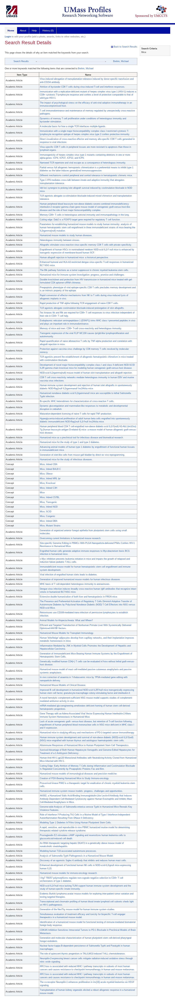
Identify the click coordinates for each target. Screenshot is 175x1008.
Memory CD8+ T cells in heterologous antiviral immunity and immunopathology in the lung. (84, 214)
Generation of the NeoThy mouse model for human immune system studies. (77, 909)
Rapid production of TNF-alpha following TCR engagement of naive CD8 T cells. (79, 303)
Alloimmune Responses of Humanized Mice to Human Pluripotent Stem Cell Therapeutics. (84, 745)
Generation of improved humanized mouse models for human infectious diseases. (80, 579)
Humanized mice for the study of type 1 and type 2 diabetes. (70, 442)
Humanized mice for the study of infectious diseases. (66, 459)
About (23, 30)
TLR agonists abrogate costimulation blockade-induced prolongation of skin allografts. (82, 308)
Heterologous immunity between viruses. (60, 240)
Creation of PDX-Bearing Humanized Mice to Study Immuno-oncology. (74, 778)
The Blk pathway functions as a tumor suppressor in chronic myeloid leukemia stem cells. (84, 270)
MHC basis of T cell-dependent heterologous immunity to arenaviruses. (75, 584)
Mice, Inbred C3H (48, 488)
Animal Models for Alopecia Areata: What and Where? (66, 620)
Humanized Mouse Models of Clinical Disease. (63, 685)
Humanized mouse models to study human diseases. (66, 235)
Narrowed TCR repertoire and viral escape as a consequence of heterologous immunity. (83, 162)
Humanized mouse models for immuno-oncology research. (68, 873)
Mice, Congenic (47, 516)
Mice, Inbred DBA (48, 521)
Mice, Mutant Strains (50, 525)
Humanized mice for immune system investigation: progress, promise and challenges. (82, 274)
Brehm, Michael (121, 61)
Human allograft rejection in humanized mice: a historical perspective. (74, 257)
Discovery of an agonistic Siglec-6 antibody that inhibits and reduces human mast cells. (83, 860)
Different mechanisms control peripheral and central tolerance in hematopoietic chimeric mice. (86, 175)
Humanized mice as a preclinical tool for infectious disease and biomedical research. (82, 437)
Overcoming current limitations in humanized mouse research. (70, 538)
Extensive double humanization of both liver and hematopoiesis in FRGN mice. (79, 596)
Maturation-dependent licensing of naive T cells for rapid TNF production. (76, 413)
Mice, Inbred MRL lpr (50, 478)
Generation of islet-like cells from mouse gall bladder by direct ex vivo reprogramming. (82, 455)
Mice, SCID (45, 511)
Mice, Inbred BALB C (50, 469)
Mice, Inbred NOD (49, 506)
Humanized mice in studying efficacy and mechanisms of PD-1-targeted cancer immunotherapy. (87, 732)
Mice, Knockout (47, 483)
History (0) (48, 30)
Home (11, 30)
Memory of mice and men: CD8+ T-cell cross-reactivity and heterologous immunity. (81, 328)
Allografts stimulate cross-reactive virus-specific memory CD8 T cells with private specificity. (86, 244)
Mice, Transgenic (48, 502)
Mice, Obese (46, 473)
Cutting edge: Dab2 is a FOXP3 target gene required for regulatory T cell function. (80, 219)
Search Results (21, 61)
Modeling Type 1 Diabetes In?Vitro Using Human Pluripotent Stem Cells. (75, 822)
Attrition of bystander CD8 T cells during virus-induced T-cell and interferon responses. (82, 86)
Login (8, 36)
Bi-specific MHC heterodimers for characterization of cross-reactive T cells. (77, 401)
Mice (42, 492)
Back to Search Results (125, 46)
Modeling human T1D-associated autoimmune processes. (68, 851)
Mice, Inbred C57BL (49, 497)
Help (34, 30)
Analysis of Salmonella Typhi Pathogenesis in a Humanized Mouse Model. (76, 855)
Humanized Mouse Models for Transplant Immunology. (67, 633)
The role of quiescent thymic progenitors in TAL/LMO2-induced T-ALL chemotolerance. (82, 953)
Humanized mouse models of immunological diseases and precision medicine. (78, 773)
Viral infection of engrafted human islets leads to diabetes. (68, 574)
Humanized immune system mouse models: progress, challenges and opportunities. (81, 791)
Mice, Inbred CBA (48, 464)
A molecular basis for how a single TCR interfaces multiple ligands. (73, 126)
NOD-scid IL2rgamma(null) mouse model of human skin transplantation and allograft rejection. (86, 372)
